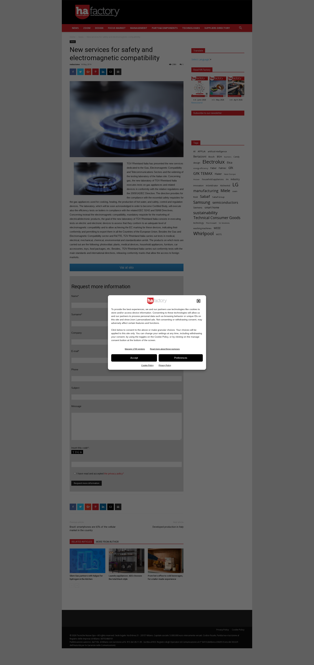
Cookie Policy (147, 365)
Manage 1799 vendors (135, 349)
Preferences (180, 357)
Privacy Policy (165, 365)
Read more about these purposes (165, 349)
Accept (134, 357)
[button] (198, 301)
